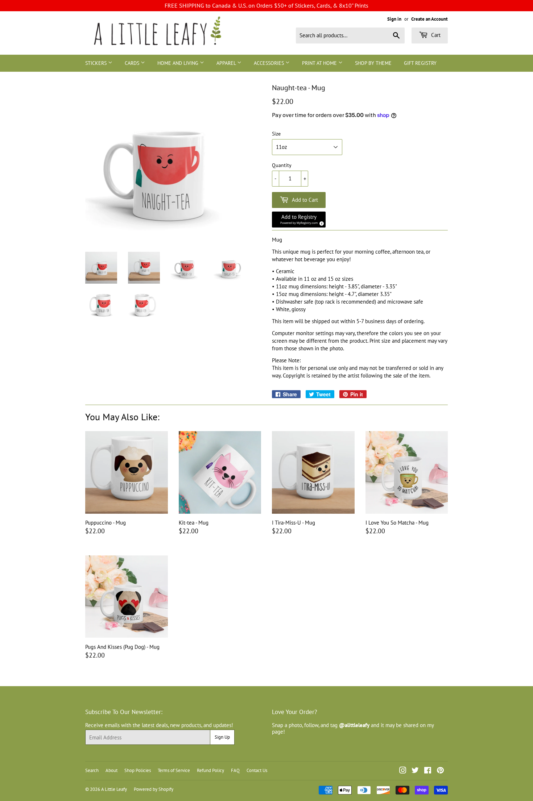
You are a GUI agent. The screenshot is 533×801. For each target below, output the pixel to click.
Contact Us (257, 770)
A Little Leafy (114, 789)
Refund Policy (210, 770)
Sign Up (222, 737)
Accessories (269, 63)
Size (276, 134)
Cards (133, 63)
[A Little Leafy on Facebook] (427, 771)
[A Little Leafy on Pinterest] (440, 771)
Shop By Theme (373, 63)
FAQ (235, 770)
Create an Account (429, 19)
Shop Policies (137, 770)
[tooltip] (320, 222)
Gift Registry (420, 63)
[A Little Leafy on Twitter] (415, 771)
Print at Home (320, 63)
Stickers (96, 63)
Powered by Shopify (153, 789)
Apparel (226, 63)
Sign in (394, 19)
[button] (299, 220)
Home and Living (178, 63)
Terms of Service (174, 770)
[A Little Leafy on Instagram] (402, 771)
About (111, 770)
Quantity (282, 165)
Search (92, 770)
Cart (435, 35)
